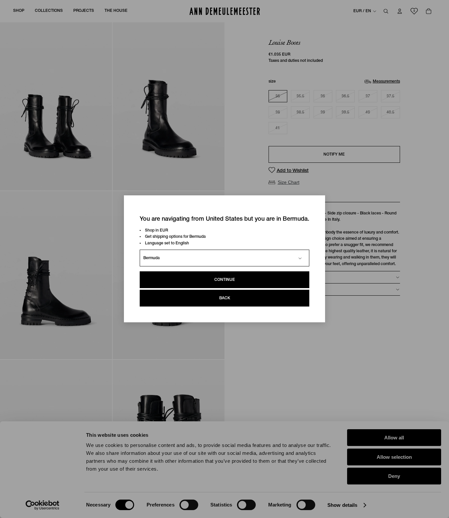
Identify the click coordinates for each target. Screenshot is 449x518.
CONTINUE (224, 280)
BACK (224, 298)
